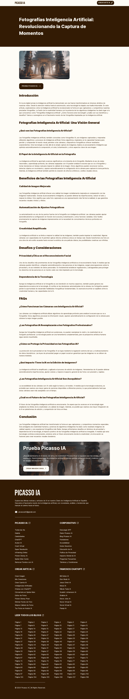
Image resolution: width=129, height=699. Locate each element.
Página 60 (84, 651)
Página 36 (84, 638)
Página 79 (18, 664)
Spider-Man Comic (22, 559)
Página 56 (32, 651)
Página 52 (58, 648)
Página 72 (84, 658)
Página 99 (45, 674)
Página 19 (18, 632)
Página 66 (84, 654)
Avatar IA (18, 543)
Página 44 (32, 645)
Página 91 (18, 671)
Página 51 (44, 648)
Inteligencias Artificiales (23, 586)
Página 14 (31, 629)
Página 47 (71, 645)
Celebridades (20, 536)
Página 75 (45, 661)
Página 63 (45, 654)
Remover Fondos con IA (24, 562)
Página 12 (84, 625)
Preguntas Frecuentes (68, 559)
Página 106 (58, 677)
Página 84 (84, 664)
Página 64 (58, 654)
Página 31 (18, 638)
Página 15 (44, 629)
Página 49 (19, 648)
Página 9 (44, 625)
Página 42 (84, 642)
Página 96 (84, 671)
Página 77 (71, 661)
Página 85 (18, 667)
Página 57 (45, 651)
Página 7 (18, 625)
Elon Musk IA (65, 579)
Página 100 (58, 674)
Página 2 (31, 622)
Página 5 (70, 622)
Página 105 (45, 677)
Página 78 (84, 661)
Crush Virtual (19, 546)
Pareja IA (63, 608)
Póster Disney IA (21, 556)
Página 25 (18, 635)
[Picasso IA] (20, 3)
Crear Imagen (20, 576)
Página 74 (31, 661)
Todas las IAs (20, 530)
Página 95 (71, 671)
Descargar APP (65, 530)
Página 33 (45, 638)
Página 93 (45, 671)
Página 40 (58, 642)
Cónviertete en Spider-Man (25, 592)
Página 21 (44, 632)
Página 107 (71, 677)
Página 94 (58, 671)
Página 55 (18, 651)
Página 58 (58, 651)
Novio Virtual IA (65, 602)
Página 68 (32, 658)
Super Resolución (21, 549)
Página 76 (58, 661)
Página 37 (18, 642)
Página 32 (31, 638)
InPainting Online (21, 553)
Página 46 (58, 645)
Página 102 (84, 674)
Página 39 (45, 642)
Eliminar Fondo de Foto (23, 602)
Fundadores (64, 540)
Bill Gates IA (64, 576)
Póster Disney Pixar (22, 599)
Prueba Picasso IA (30, 86)
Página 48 (84, 645)
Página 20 (31, 632)
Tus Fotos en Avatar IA (23, 608)
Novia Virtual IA (65, 605)
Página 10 (57, 625)
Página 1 (18, 622)
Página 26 (31, 635)
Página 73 (18, 661)
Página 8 (31, 625)
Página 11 (70, 625)
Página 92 (31, 671)
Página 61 (18, 654)
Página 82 (58, 664)
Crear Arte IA (104, 2)
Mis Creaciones (20, 579)
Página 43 (19, 645)
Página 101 (71, 674)
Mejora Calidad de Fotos (24, 605)
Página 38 (32, 642)
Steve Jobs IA (65, 599)
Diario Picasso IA (66, 533)
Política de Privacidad (68, 553)
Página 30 (84, 635)
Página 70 (58, 658)
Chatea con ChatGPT (23, 589)
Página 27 (44, 635)
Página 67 (18, 658)
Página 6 (83, 622)
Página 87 (45, 667)
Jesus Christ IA (65, 582)
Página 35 (71, 638)
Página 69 (45, 658)
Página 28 (58, 635)
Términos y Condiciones (69, 562)
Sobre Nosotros (66, 546)
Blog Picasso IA (65, 536)
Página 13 (18, 629)
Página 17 (70, 629)
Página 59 (71, 651)
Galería (17, 533)
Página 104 (32, 677)
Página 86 (32, 667)
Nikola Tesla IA (65, 589)
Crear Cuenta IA (21, 582)
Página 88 (58, 667)
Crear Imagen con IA (35, 468)
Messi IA (63, 586)
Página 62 (31, 654)
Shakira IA (63, 595)
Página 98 (32, 674)
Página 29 (71, 635)
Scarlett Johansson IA (68, 592)
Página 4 (57, 622)
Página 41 (71, 642)
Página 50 (32, 648)
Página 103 (19, 677)
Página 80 (32, 664)
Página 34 (58, 638)
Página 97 (18, 674)
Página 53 (71, 648)
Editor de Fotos (21, 595)
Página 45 (45, 645)
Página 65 (71, 654)
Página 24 (84, 632)
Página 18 (84, 629)
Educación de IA (66, 549)
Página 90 (84, 667)
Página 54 (84, 648)
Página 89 (71, 667)
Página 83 (71, 664)
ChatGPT (18, 540)
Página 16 (57, 629)
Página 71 (70, 658)
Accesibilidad (64, 543)
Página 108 (84, 677)
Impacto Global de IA (68, 556)
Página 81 (44, 664)
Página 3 (44, 622)
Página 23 (71, 632)
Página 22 (58, 632)
